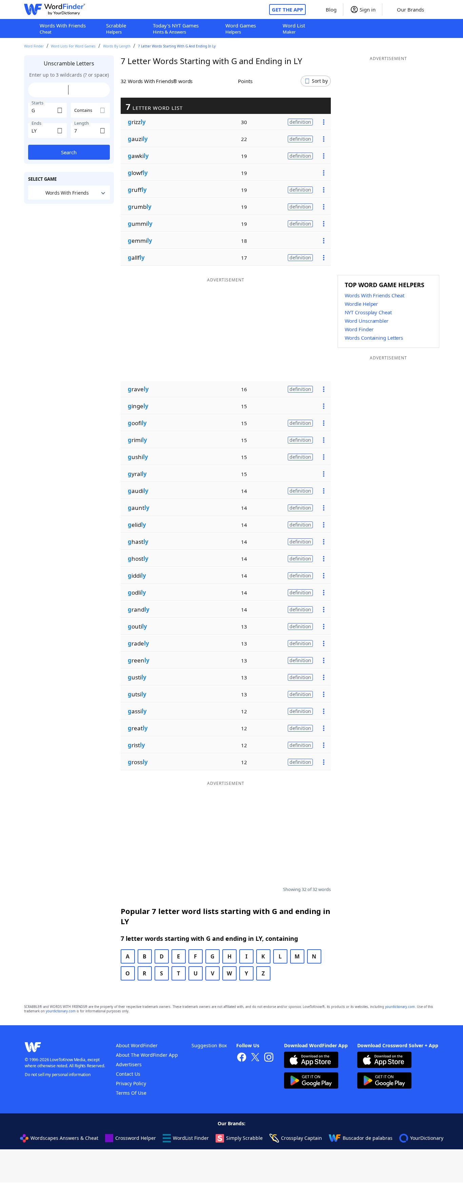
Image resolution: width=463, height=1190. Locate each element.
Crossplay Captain (301, 1138)
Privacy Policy (131, 1083)
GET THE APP (287, 9)
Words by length (116, 46)
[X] (255, 1058)
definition (300, 122)
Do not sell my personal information (57, 1074)
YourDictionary (426, 1138)
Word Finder (34, 46)
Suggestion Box (209, 1045)
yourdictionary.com (400, 1007)
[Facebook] (241, 1058)
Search (69, 152)
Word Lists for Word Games (73, 46)
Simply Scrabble (244, 1138)
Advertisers (129, 1064)
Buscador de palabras (367, 1138)
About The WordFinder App (147, 1055)
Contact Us (128, 1074)
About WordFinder (137, 1045)
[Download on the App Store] (311, 1061)
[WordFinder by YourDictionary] (54, 9)
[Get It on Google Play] (311, 1081)
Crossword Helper (135, 1138)
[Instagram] (268, 1058)
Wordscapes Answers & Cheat (64, 1138)
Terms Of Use (131, 1093)
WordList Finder (191, 1138)
